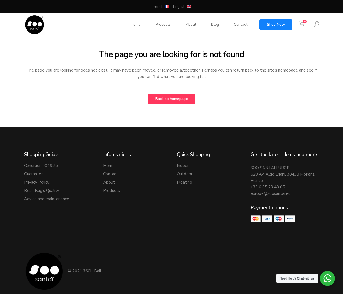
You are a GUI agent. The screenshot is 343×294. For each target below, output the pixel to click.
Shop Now (276, 24)
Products (111, 190)
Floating (184, 182)
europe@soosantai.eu (270, 193)
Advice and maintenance (46, 199)
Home (109, 165)
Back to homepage (171, 98)
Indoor (183, 165)
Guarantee (34, 174)
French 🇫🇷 (160, 6)
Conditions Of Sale (41, 165)
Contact (110, 174)
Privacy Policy (36, 182)
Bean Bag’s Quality (41, 190)
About (109, 182)
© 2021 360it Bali (85, 271)
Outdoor (184, 174)
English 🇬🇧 (182, 6)
